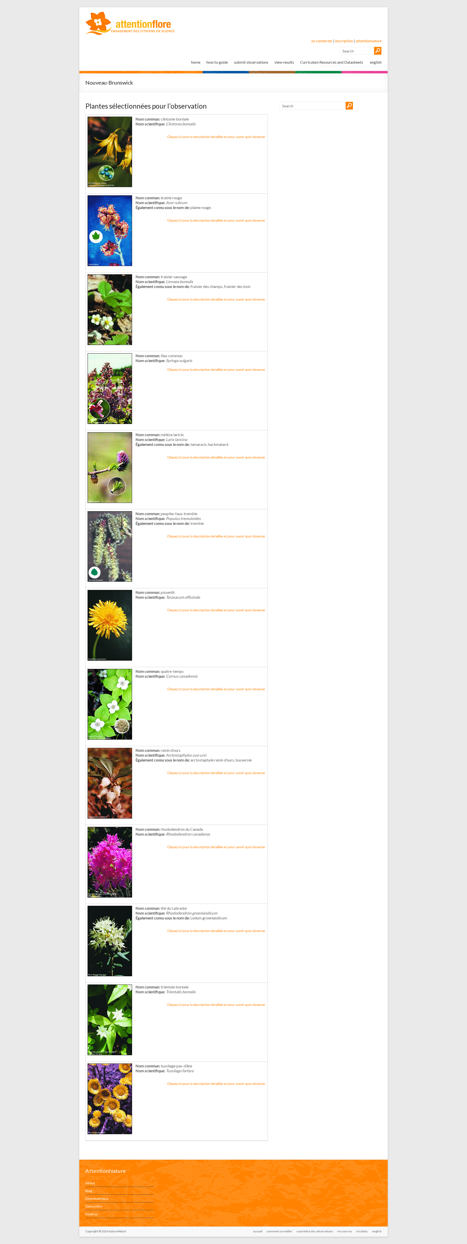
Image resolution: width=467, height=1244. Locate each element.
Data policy (93, 1206)
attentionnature (369, 40)
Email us (91, 1214)
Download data (96, 1198)
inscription (344, 40)
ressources (344, 1231)
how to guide (217, 62)
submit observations (251, 62)
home (195, 62)
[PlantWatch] (130, 13)
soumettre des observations (314, 1231)
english (375, 62)
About (90, 1183)
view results (284, 62)
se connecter (321, 40)
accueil (257, 1231)
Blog (88, 1191)
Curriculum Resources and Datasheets (331, 62)
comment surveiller (279, 1231)
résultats (362, 1231)
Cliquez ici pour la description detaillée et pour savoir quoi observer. (216, 137)
